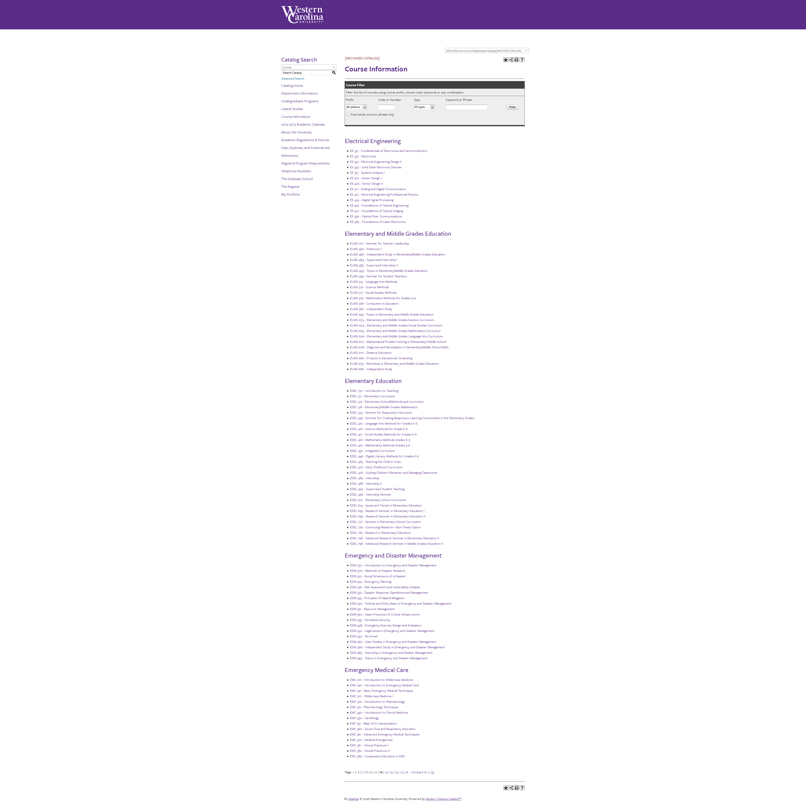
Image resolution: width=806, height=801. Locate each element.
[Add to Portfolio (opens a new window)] (505, 59)
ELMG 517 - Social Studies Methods (373, 292)
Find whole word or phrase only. (372, 114)
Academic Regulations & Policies (305, 139)
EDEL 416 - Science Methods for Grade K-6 (379, 428)
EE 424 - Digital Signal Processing (371, 199)
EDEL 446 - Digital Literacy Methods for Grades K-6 (384, 456)
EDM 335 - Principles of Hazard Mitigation (377, 598)
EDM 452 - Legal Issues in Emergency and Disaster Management (392, 630)
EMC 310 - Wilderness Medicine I (371, 696)
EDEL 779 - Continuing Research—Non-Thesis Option (385, 527)
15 (401, 772)
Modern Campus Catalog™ (444, 798)
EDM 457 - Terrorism (364, 636)
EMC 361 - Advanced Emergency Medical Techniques (384, 734)
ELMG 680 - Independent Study (371, 369)
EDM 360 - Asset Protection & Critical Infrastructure (385, 614)
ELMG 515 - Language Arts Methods (373, 281)
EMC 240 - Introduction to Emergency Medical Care (384, 685)
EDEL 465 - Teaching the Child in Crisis (375, 461)
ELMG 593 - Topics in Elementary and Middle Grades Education (391, 314)
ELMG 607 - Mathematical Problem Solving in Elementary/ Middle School (398, 341)
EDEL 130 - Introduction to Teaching (374, 390)
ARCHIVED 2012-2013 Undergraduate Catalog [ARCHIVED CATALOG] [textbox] (483, 51)
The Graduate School (297, 178)
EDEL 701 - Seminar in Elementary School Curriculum (385, 521)
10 (375, 772)
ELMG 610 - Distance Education (371, 352)
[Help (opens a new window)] (522, 59)
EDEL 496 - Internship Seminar (370, 494)
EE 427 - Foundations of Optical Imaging (376, 210)
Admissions (289, 155)
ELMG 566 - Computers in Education (374, 303)
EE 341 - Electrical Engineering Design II (376, 161)
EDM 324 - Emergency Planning (370, 581)
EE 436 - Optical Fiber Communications (376, 216)
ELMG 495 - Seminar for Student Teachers (378, 276)
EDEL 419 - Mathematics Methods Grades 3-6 (380, 445)
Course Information (296, 116)
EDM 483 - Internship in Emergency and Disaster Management (391, 652)
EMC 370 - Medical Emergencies (371, 739)
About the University (296, 132)
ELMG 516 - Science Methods (369, 287)
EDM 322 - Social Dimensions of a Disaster (378, 576)
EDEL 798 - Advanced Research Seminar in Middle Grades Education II (396, 543)
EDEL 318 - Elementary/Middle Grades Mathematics (383, 407)
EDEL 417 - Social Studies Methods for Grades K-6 (383, 434)
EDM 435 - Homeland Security (370, 619)
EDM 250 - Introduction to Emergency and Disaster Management (393, 565)
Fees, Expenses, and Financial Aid (305, 147)
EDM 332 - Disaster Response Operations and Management (389, 592)
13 (391, 772)
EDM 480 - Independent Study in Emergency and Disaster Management (397, 647)
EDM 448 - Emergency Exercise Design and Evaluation (385, 625)
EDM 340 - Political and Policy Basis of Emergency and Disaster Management (400, 603)
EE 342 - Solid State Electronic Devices (375, 167)
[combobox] (487, 50)
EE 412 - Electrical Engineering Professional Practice (384, 194)
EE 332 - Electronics (363, 156)
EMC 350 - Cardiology (364, 718)
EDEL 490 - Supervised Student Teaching (377, 489)
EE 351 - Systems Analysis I (367, 172)
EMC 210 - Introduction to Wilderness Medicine (381, 679)
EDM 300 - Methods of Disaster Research (377, 570)
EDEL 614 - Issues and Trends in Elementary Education (386, 505)
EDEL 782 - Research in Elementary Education (380, 532)
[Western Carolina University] (302, 14)
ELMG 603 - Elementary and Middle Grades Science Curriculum (392, 319)
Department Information (299, 93)
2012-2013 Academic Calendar (303, 124)
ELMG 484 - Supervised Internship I (373, 259)
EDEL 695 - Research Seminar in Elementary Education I (387, 510)
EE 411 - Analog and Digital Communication (378, 189)
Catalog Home (292, 85)
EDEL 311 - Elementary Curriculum (372, 396)
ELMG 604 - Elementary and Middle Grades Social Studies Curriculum (396, 325)
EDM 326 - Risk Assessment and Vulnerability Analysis (385, 587)
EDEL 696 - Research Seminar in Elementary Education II (387, 516)
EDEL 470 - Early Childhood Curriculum (376, 467)
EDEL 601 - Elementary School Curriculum (378, 499)
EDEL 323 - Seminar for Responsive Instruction (381, 412)
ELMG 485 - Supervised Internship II (374, 265)
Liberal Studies (292, 108)
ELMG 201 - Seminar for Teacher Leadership (379, 243)
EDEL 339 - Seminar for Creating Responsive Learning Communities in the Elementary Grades (412, 418)
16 (406, 772)
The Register (290, 186)
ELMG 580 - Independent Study (371, 308)
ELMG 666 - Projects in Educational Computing (381, 358)
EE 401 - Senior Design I (366, 178)
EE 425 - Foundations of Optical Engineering (379, 205)
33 (432, 772)
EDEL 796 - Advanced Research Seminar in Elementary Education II (394, 538)
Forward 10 (419, 772)
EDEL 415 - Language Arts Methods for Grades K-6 (383, 423)
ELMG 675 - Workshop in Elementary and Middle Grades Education (394, 363)
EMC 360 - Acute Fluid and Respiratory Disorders (382, 728)
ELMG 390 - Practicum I (366, 248)
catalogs (353, 798)
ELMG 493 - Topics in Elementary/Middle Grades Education (389, 270)
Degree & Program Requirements (305, 163)
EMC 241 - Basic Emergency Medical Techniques (381, 690)
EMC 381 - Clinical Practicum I (369, 745)
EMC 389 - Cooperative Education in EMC (377, 756)
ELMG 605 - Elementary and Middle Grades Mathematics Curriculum (395, 330)
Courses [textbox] (287, 67)
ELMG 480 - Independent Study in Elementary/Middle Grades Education (397, 254)
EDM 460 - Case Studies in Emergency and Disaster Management (393, 641)
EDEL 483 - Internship (364, 478)
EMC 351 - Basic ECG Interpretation (373, 723)
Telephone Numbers (296, 171)
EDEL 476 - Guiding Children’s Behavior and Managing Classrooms (393, 472)
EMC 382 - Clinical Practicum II (370, 750)
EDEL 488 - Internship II (366, 483)
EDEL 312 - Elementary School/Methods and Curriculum (387, 401)
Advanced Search (292, 78)
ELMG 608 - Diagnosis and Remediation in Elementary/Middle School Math (399, 347)
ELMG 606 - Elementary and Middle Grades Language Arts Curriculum (396, 336)
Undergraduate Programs (299, 101)
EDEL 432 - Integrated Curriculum (372, 450)
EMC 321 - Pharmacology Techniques (374, 707)
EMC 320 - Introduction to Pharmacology (377, 701)
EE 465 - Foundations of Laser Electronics (378, 221)
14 (396, 772)
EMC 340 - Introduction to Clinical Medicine (379, 712)
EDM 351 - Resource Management (372, 608)
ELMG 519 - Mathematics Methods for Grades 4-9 (383, 298)
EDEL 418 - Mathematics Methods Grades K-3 (380, 439)
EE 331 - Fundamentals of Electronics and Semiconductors (388, 150)
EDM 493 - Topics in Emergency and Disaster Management (388, 658)
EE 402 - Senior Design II (366, 183)
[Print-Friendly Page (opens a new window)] (516, 59)
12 (386, 772)
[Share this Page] (511, 59)
